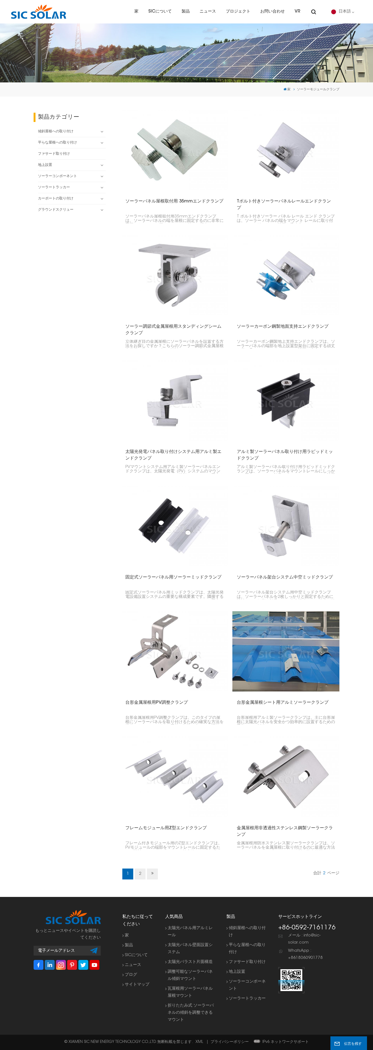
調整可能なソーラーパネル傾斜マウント (190, 975)
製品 (186, 12)
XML (199, 1042)
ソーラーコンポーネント (57, 176)
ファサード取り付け (54, 154)
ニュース (208, 12)
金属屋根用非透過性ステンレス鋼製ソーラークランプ (285, 831)
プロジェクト (238, 12)
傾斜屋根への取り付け (55, 131)
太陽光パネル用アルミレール (190, 931)
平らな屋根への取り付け (57, 142)
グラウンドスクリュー (55, 209)
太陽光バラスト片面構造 (190, 962)
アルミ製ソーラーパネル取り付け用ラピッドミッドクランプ (285, 455)
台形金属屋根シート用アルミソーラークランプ (282, 702)
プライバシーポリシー (230, 1042)
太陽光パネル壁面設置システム (190, 948)
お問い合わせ (272, 12)
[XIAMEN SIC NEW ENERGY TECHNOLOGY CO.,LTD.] (38, 12)
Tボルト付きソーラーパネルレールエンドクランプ (284, 204)
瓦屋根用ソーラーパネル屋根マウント (190, 992)
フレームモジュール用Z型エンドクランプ (166, 828)
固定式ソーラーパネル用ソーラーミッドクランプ (173, 577)
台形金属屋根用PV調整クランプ (156, 702)
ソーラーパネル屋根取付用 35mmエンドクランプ (174, 201)
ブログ (131, 975)
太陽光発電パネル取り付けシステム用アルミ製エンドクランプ (173, 455)
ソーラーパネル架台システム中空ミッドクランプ (285, 577)
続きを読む (172, 150)
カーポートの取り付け (55, 198)
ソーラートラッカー (54, 187)
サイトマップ (137, 985)
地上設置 (45, 165)
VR (297, 12)
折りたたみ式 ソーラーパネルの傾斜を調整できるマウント (191, 1013)
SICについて (160, 12)
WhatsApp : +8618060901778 (305, 954)
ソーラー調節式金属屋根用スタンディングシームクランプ (173, 329)
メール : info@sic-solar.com (304, 939)
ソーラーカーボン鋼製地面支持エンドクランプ (282, 326)
